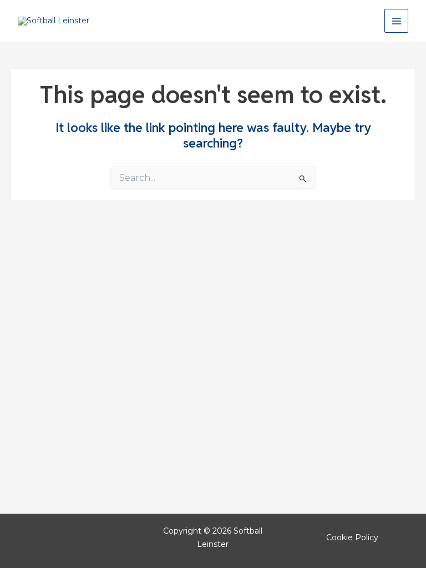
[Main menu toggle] (396, 21)
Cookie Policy (352, 537)
